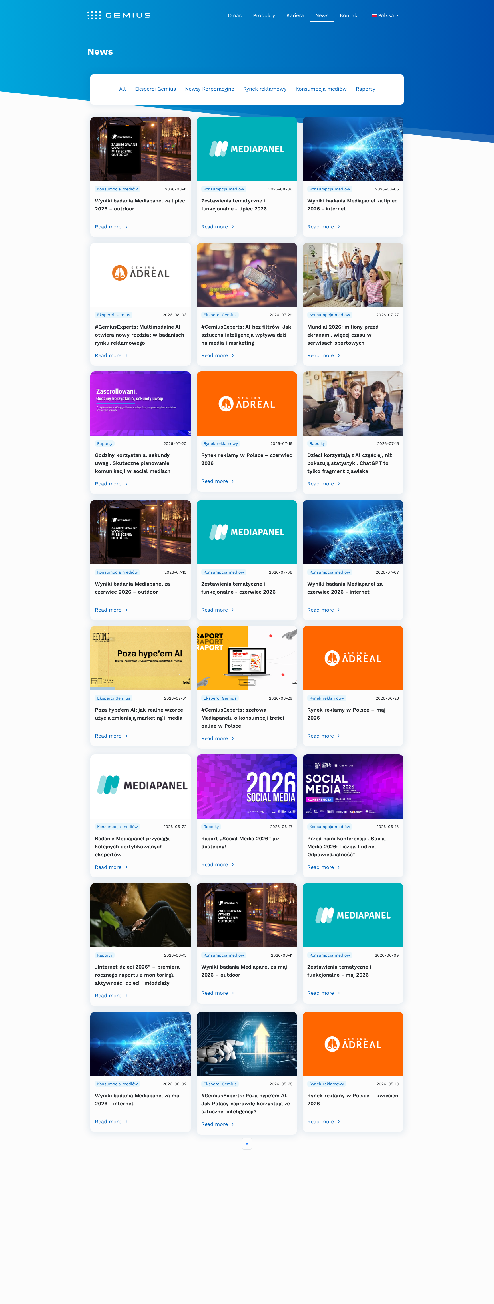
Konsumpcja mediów (321, 89)
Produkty (264, 15)
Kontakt (349, 15)
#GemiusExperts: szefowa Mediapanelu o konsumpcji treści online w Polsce (242, 718)
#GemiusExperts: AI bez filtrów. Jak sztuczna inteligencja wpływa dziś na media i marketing (246, 335)
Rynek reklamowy (264, 89)
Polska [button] (386, 15)
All (122, 89)
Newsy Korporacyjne (209, 89)
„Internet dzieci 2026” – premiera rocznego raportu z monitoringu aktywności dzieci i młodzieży (137, 975)
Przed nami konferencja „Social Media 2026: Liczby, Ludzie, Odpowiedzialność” (346, 846)
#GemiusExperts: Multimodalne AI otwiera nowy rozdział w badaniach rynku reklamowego (139, 335)
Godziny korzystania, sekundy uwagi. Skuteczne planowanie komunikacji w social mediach (132, 463)
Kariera (295, 15)
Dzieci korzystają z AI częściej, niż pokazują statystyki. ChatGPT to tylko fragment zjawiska (349, 463)
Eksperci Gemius (155, 89)
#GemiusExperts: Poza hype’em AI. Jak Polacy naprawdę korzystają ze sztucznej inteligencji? (245, 1103)
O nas (235, 15)
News (322, 15)
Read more (108, 227)
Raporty (365, 89)
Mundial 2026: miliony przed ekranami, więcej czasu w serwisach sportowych (342, 335)
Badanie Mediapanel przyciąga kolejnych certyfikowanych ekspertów (132, 846)
